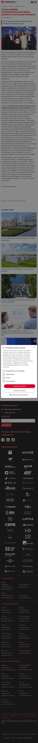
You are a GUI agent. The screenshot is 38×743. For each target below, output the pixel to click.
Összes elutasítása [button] (20, 390)
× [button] (34, 347)
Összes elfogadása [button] (20, 386)
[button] (19, 395)
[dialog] (19, 371)
